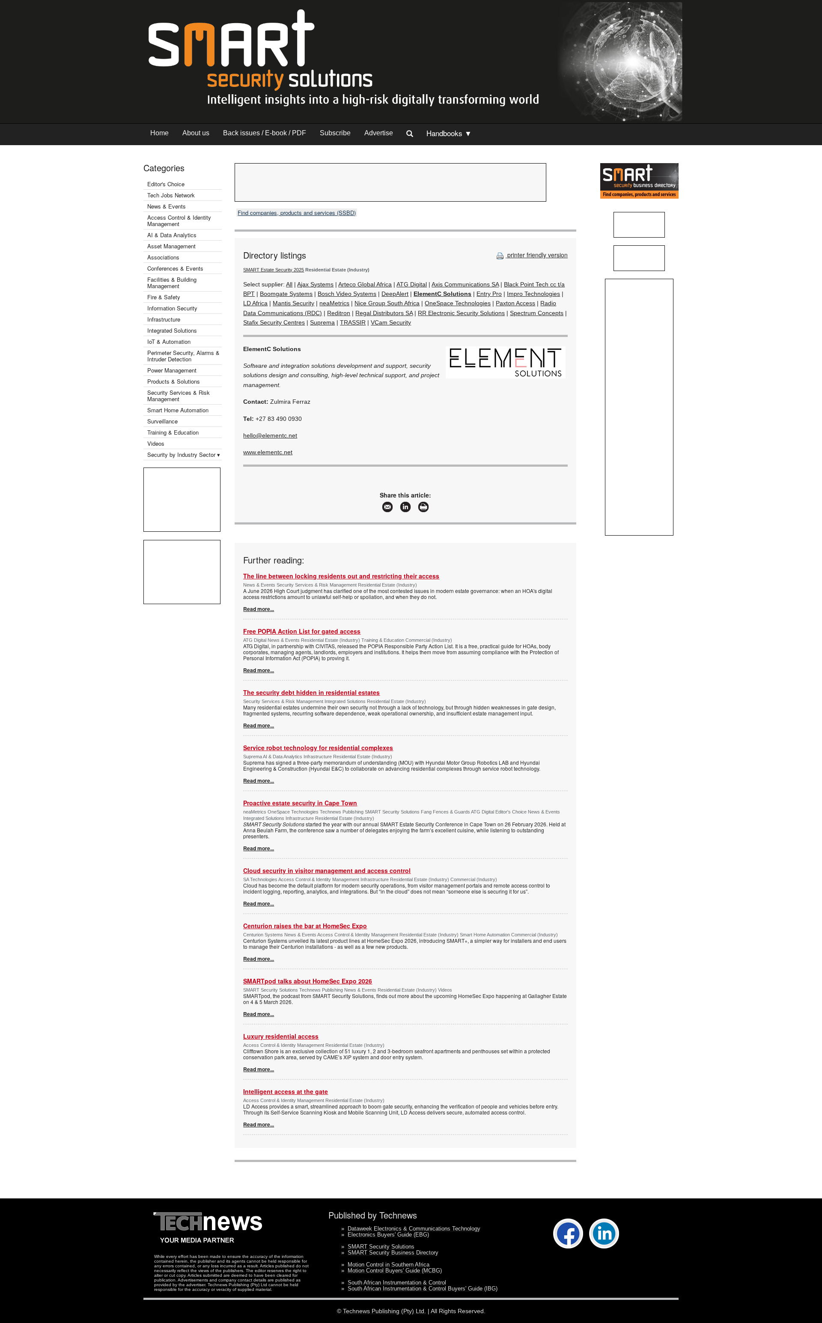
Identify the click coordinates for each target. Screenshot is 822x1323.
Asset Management (171, 246)
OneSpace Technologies (458, 303)
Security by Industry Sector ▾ (183, 454)
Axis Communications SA (465, 284)
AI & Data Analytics (172, 235)
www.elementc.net (267, 452)
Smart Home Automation (178, 410)
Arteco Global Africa (365, 284)
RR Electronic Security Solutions (461, 313)
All (289, 284)
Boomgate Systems (286, 293)
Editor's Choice (166, 184)
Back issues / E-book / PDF (264, 133)
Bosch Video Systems (347, 293)
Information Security (172, 308)
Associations (163, 257)
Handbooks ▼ (449, 133)
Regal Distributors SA (384, 313)
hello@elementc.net (270, 435)
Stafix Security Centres (274, 322)
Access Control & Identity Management (179, 220)
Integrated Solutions (172, 330)
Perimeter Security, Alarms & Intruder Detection (183, 356)
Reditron (338, 313)
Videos (155, 443)
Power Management (172, 370)
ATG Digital (411, 284)
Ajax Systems (315, 284)
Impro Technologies (533, 293)
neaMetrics (334, 303)
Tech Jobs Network (171, 195)
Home (159, 133)
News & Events (166, 206)
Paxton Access (515, 303)
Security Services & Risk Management (178, 395)
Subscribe (335, 133)
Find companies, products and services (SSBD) (297, 213)
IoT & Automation (169, 341)
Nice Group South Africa (387, 303)
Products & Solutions (173, 381)
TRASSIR (353, 322)
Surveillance (162, 421)
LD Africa (255, 303)
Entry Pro (489, 293)
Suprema (322, 322)
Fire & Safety (163, 297)
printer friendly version (537, 254)
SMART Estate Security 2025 (273, 269)
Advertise (378, 133)
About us (195, 133)
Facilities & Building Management (172, 282)
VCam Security (391, 322)
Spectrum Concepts (536, 313)
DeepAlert (394, 293)
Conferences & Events (175, 268)
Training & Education (173, 432)
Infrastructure (163, 319)
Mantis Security (293, 303)
